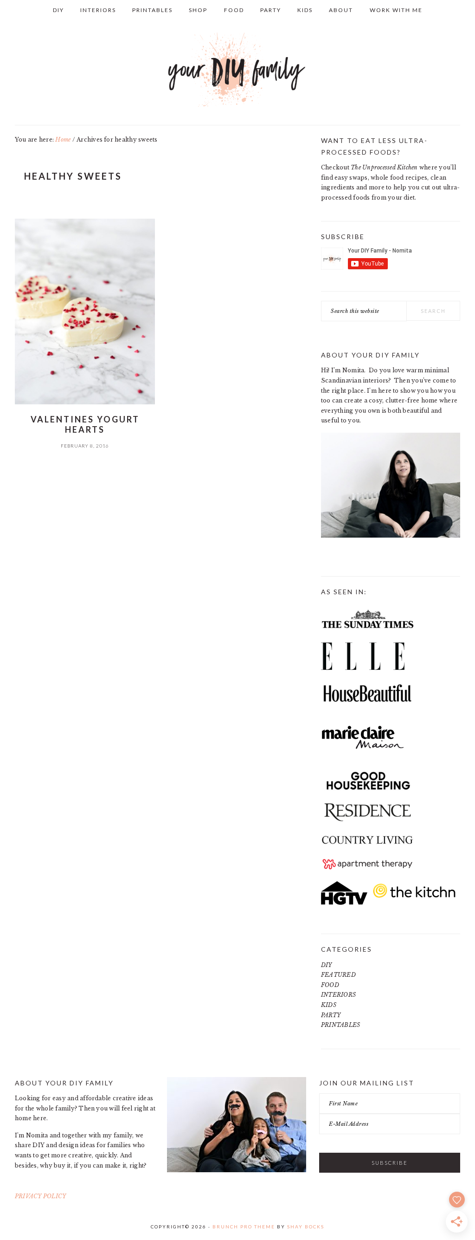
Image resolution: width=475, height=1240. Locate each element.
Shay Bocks (305, 1226)
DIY (326, 964)
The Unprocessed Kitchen (384, 167)
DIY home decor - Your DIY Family (237, 70)
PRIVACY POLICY (40, 1196)
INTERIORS (338, 994)
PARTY (330, 1015)
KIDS (328, 1004)
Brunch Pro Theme (243, 1226)
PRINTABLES (340, 1024)
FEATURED (338, 974)
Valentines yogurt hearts (85, 424)
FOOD (330, 984)
